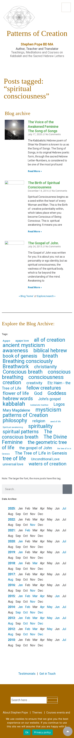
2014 (11, 607)
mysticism (48, 409)
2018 (11, 563)
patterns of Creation (25, 415)
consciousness (46, 377)
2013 (11, 618)
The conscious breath (27, 434)
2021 (11, 530)
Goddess (56, 393)
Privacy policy (42, 732)
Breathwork (16, 366)
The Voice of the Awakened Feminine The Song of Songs (43, 126)
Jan (20, 541)
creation (12, 382)
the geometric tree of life (34, 444)
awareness (15, 350)
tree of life (14, 458)
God (38, 393)
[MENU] (66, 7)
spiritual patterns (21, 431)
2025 (11, 508)
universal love (13, 464)
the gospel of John (35, 447)
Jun (57, 596)
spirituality (40, 426)
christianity (45, 366)
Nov (32, 525)
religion (38, 421)
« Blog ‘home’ (26, 296)
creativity (34, 383)
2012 (11, 629)
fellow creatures (43, 388)
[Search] (67, 489)
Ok (27, 732)
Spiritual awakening (13, 427)
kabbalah (14, 404)
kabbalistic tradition (39, 405)
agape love (22, 340)
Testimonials (26, 673)
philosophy (15, 420)
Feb (27, 530)
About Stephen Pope (15, 712)
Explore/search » (46, 296)
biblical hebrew (50, 351)
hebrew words (18, 398)
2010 (11, 640)
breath (50, 356)
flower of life (16, 393)
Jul (64, 508)
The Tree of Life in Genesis (41, 453)
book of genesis (20, 356)
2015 (11, 596)
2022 (11, 519)
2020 (11, 541)
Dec (40, 612)
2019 (11, 552)
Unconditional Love (45, 459)
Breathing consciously (28, 361)
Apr (42, 596)
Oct (25, 612)
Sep (18, 612)
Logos (59, 404)
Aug (10, 579)
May (50, 607)
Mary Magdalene (16, 410)
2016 (11, 585)
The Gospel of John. (43, 243)
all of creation (49, 340)
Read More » (35, 171)
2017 (11, 574)
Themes (37, 712)
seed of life (55, 421)
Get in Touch (47, 673)
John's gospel (49, 399)
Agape (6, 340)
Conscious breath (23, 372)
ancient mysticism (24, 345)
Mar (35, 563)
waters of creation (47, 464)
